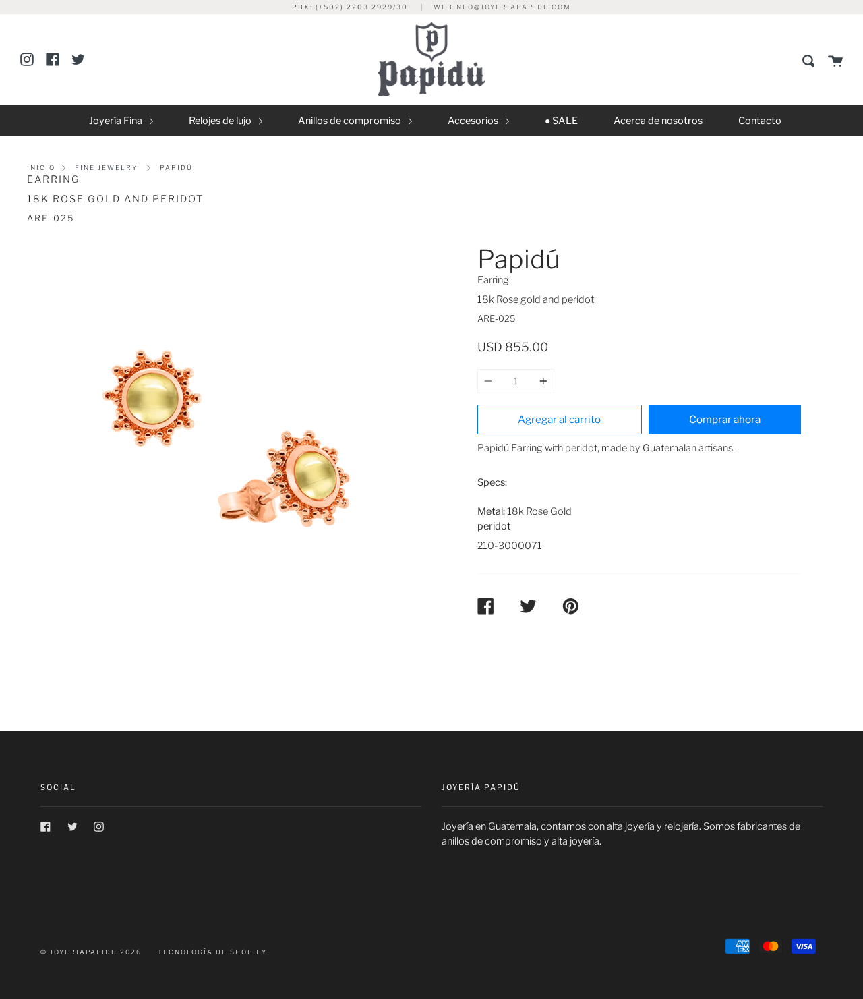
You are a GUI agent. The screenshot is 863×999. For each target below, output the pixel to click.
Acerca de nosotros (658, 121)
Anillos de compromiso (350, 121)
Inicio (41, 167)
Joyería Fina (116, 121)
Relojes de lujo (221, 121)
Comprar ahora (725, 419)
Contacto (759, 121)
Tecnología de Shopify (212, 952)
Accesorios (474, 121)
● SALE (561, 121)
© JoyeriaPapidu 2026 (91, 952)
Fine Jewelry (106, 167)
